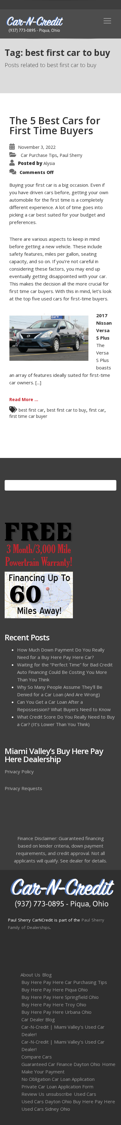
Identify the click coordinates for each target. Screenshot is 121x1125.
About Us (30, 975)
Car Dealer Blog (38, 1019)
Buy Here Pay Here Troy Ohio (53, 1004)
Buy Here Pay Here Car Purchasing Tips (64, 982)
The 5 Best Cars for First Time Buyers (54, 125)
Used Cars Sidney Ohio (45, 1109)
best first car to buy (66, 410)
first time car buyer (28, 416)
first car (96, 410)
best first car (31, 410)
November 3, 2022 (37, 147)
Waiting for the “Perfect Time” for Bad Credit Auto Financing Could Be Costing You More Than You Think (65, 672)
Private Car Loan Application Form (57, 1086)
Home (108, 1064)
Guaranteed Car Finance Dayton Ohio (60, 1064)
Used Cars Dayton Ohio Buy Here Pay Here (68, 1101)
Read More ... (23, 399)
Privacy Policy (19, 771)
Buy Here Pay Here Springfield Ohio (60, 997)
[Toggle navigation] (107, 21)
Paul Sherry (71, 155)
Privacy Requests (23, 788)
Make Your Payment (43, 1071)
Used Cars (85, 1094)
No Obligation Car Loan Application (58, 1079)
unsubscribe (59, 1094)
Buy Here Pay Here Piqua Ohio (54, 989)
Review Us (32, 1094)
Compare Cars (36, 1057)
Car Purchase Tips (39, 155)
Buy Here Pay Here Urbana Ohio (56, 1012)
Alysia (49, 163)
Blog (47, 975)
